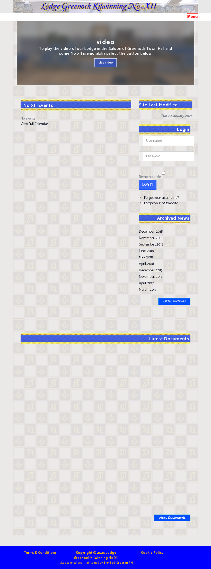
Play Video (106, 62)
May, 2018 (146, 257)
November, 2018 (150, 238)
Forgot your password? (161, 203)
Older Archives (174, 301)
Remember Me (150, 177)
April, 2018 (146, 264)
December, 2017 (150, 270)
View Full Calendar (34, 124)
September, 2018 (151, 245)
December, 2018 (151, 232)
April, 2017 (146, 283)
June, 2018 (146, 251)
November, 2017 (150, 277)
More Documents (172, 518)
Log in (147, 185)
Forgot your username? (161, 198)
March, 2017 (147, 290)
